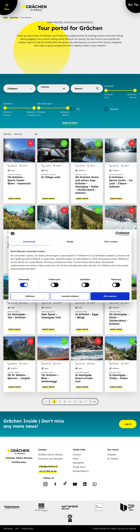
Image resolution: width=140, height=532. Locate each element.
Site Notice (8, 528)
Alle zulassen (110, 296)
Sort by (7, 134)
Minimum (108, 94)
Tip (77, 109)
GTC (17, 528)
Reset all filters (70, 122)
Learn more (14, 198)
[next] (94, 402)
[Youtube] (75, 485)
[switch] (55, 285)
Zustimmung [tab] (29, 241)
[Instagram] (45, 485)
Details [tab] (70, 241)
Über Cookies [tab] (111, 241)
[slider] (106, 90)
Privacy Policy (27, 528)
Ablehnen (30, 296)
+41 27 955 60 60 (47, 471)
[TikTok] (65, 485)
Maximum (132, 94)
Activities (14, 17)
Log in (128, 424)
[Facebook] (55, 485)
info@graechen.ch (48, 466)
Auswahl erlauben (70, 296)
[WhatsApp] (95, 485)
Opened (114, 109)
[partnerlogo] (12, 507)
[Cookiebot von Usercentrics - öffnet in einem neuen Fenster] (117, 234)
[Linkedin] (85, 485)
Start (5, 17)
